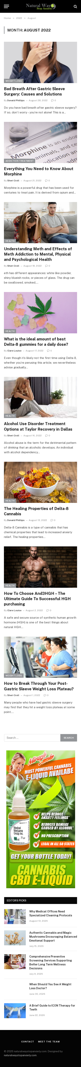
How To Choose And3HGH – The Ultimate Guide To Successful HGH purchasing (37, 598)
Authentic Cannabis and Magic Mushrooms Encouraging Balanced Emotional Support (53, 936)
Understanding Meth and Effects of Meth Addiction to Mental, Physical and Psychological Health (38, 254)
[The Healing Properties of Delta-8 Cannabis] (40, 482)
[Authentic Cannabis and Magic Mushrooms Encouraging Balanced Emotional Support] (15, 937)
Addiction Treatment (20, 161)
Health (10, 241)
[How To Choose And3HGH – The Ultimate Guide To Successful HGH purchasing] (40, 567)
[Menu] (6, 6)
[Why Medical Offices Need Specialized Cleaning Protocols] (15, 916)
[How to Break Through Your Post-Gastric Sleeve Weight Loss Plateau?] (40, 657)
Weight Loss (14, 81)
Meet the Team (49, 1041)
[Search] (75, 6)
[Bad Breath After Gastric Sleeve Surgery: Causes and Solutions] (40, 62)
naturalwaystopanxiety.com (20, 1055)
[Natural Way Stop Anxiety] (40, 6)
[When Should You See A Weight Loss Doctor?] (15, 989)
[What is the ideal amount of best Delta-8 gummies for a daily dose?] (40, 312)
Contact (27, 1041)
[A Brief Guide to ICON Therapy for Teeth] (15, 1010)
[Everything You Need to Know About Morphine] (40, 142)
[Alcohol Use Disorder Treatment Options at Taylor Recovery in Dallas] (40, 397)
